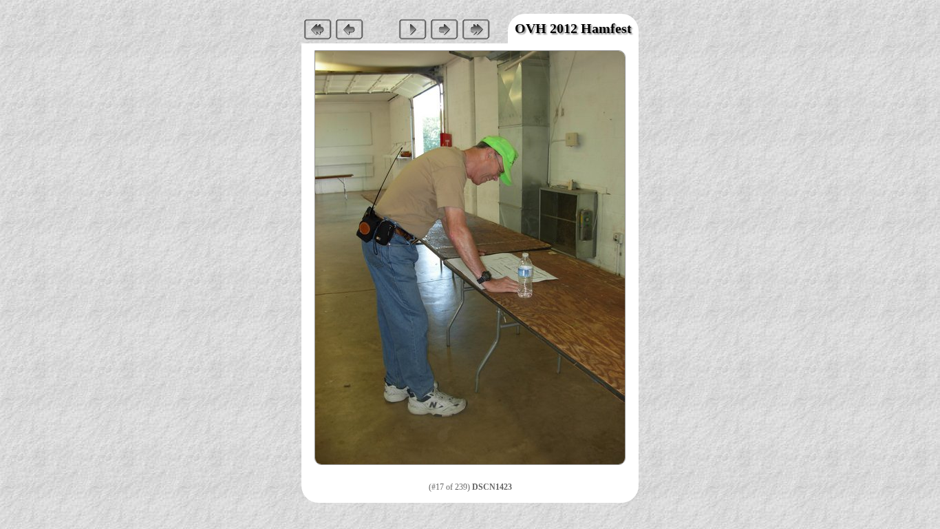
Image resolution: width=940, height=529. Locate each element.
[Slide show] (412, 29)
